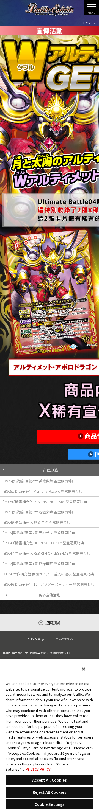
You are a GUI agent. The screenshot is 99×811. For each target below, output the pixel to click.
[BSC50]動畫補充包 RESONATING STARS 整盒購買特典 (45, 501)
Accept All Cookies (49, 780)
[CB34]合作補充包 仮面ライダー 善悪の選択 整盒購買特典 (48, 573)
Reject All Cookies (49, 792)
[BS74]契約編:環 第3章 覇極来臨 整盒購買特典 (39, 512)
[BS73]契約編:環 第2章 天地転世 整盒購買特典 (39, 532)
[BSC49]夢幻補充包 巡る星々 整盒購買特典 (36, 522)
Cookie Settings (36, 639)
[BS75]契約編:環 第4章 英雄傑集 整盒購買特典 (39, 481)
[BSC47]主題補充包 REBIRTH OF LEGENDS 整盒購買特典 (46, 553)
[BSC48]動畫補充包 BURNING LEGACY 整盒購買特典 (43, 542)
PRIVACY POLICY (64, 639)
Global (91, 23)
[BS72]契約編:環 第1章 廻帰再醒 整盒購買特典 (39, 563)
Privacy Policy (37, 769)
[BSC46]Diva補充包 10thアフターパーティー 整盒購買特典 (49, 584)
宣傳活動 (51, 470)
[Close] (84, 669)
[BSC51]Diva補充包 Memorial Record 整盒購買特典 (42, 491)
